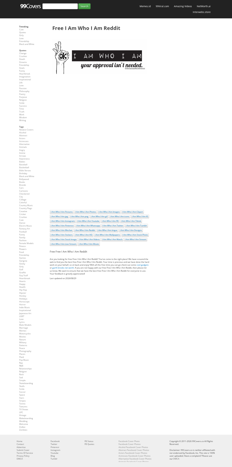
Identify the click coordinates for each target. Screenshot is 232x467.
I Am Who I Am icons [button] (119, 216)
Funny (22, 70)
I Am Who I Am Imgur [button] (107, 230)
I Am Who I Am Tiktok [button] (131, 221)
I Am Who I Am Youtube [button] (88, 221)
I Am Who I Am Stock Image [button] (64, 239)
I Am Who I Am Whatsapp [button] (88, 225)
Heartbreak (24, 73)
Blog (53, 455)
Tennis (22, 403)
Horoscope (24, 301)
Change (22, 53)
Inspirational (25, 79)
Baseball (23, 164)
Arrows (22, 155)
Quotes (22, 32)
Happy (22, 284)
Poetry (22, 94)
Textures (23, 406)
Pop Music (24, 359)
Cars (21, 187)
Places (22, 354)
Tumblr (54, 458)
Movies (22, 336)
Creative (23, 211)
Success (23, 105)
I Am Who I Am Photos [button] (85, 211)
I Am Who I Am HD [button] (83, 234)
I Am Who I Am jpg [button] (59, 216)
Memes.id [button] (145, 6)
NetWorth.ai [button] (204, 6)
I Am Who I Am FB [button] (110, 221)
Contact (20, 444)
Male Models (25, 324)
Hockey (22, 295)
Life (21, 82)
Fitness (22, 246)
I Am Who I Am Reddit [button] (85, 230)
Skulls (22, 386)
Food (21, 252)
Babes (22, 161)
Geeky (22, 263)
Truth (21, 111)
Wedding (23, 421)
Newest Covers (26, 129)
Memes (22, 330)
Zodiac (22, 427)
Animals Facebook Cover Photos (134, 461)
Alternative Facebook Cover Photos (135, 458)
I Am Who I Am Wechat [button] (61, 230)
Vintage (22, 415)
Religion (23, 99)
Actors (22, 138)
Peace (22, 348)
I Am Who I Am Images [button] (109, 211)
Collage (22, 199)
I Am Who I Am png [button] (79, 216)
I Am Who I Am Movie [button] (89, 244)
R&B (21, 365)
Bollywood (24, 179)
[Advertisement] (99, 101)
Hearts (22, 281)
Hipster (22, 292)
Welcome (23, 424)
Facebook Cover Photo (129, 441)
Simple (22, 380)
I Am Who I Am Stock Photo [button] (135, 234)
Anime (22, 153)
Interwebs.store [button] (202, 12)
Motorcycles (25, 333)
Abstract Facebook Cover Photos (134, 450)
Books (22, 182)
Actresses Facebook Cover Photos (134, 455)
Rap (21, 362)
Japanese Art (25, 313)
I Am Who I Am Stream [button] (135, 239)
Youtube (54, 453)
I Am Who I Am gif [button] (99, 216)
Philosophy (24, 91)
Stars (21, 397)
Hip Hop (23, 289)
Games (22, 257)
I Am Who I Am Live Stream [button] (63, 244)
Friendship (24, 41)
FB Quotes (89, 444)
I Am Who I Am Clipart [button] (132, 211)
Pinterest (55, 447)
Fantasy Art (24, 228)
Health (22, 287)
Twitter (54, 444)
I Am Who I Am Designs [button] (131, 230)
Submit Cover (23, 450)
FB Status (89, 441)
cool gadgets (143, 264)
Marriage (23, 327)
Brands (22, 185)
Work (21, 114)
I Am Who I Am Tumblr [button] (136, 225)
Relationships (25, 368)
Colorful (23, 202)
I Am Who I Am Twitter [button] (112, 225)
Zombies (23, 429)
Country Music (26, 205)
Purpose (23, 97)
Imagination (24, 76)
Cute (21, 29)
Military (22, 342)
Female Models (26, 243)
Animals (23, 147)
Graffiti (22, 272)
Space (22, 394)
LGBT (21, 316)
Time (21, 108)
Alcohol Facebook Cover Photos (133, 447)
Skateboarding (26, 383)
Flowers (22, 249)
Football (23, 231)
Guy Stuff (23, 275)
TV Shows (23, 409)
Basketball (24, 167)
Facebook (55, 441)
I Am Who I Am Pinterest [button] (62, 225)
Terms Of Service (25, 453)
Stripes (22, 400)
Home (19, 441)
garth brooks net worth (63, 267)
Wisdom (23, 117)
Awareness (24, 158)
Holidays (23, 298)
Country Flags (25, 208)
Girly (21, 35)
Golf (21, 269)
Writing (22, 120)
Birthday (23, 173)
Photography (25, 351)
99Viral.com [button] (162, 6)
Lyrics (22, 322)
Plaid (21, 357)
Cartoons (23, 190)
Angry (22, 150)
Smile (21, 103)
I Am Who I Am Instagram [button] (63, 221)
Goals (22, 67)
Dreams (23, 62)
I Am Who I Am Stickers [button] (62, 234)
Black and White (26, 44)
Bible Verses (25, 170)
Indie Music (24, 307)
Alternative (24, 144)
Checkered (24, 193)
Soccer (22, 391)
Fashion (22, 240)
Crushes (23, 56)
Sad (21, 377)
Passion (22, 88)
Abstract (23, 135)
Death (22, 59)
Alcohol (22, 132)
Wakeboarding (26, 418)
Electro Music (25, 225)
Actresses (24, 141)
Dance (22, 222)
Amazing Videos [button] (183, 6)
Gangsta (23, 260)
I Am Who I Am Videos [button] (89, 239)
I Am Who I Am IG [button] (140, 216)
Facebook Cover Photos (130, 444)
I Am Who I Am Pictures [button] (62, 211)
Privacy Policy (23, 455)
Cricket (22, 214)
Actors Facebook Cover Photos (133, 453)
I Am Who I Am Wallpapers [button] (107, 234)
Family (22, 237)
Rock (21, 374)
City (21, 196)
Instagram (55, 450)
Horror (22, 304)
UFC (21, 412)
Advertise (21, 447)
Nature (22, 339)
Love (21, 38)
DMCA (20, 458)
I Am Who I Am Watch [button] (112, 239)
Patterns (23, 345)
